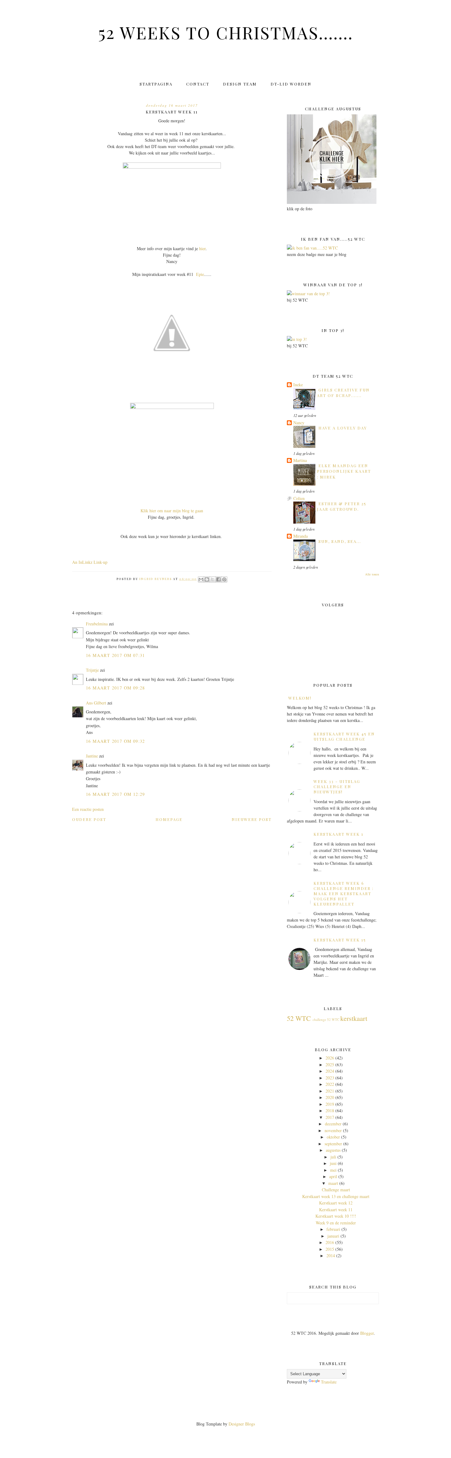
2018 (330, 1110)
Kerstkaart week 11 (336, 1209)
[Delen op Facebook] (218, 579)
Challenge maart (336, 1190)
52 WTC (299, 1018)
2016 (330, 1242)
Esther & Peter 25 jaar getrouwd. (341, 506)
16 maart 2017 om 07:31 (115, 655)
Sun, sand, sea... (339, 541)
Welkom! (299, 697)
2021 (330, 1091)
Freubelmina (97, 624)
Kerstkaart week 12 (336, 1203)
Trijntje (92, 670)
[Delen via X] (213, 579)
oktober (333, 1137)
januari (333, 1236)
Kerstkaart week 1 (339, 834)
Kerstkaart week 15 (340, 939)
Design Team (240, 83)
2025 (330, 1064)
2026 (330, 1058)
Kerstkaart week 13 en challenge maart (335, 1196)
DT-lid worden (291, 83)
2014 (330, 1255)
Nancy (298, 423)
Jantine (92, 756)
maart (333, 1183)
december (333, 1124)
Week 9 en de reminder (336, 1223)
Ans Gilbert (96, 703)
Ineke (298, 384)
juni (333, 1163)
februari (333, 1229)
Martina (300, 460)
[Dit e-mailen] (201, 579)
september (333, 1144)
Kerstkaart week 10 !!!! (335, 1216)
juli (333, 1157)
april (333, 1176)
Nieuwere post (252, 819)
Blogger (367, 1333)
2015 (330, 1249)
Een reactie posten (88, 809)
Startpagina (156, 83)
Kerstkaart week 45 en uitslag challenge (344, 736)
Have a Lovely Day (342, 427)
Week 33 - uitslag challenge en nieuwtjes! (337, 786)
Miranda (300, 536)
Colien (299, 498)
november (333, 1130)
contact (197, 83)
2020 (330, 1097)
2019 (330, 1104)
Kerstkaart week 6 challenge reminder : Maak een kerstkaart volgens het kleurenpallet (344, 893)
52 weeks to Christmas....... (225, 32)
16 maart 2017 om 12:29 (115, 794)
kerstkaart (353, 1018)
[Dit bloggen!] (207, 579)
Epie (200, 274)
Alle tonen (372, 574)
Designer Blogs (242, 1424)
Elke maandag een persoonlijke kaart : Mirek (344, 471)
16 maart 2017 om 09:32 (115, 741)
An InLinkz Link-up (89, 562)
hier (202, 248)
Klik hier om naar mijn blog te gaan (172, 510)
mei (333, 1170)
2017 (330, 1117)
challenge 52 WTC (326, 1019)
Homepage (169, 819)
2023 (330, 1078)
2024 (330, 1071)
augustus (333, 1150)
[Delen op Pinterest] (224, 579)
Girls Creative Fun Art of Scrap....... (343, 392)
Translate (329, 1382)
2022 (330, 1084)
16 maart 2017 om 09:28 (115, 688)
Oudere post (89, 819)
